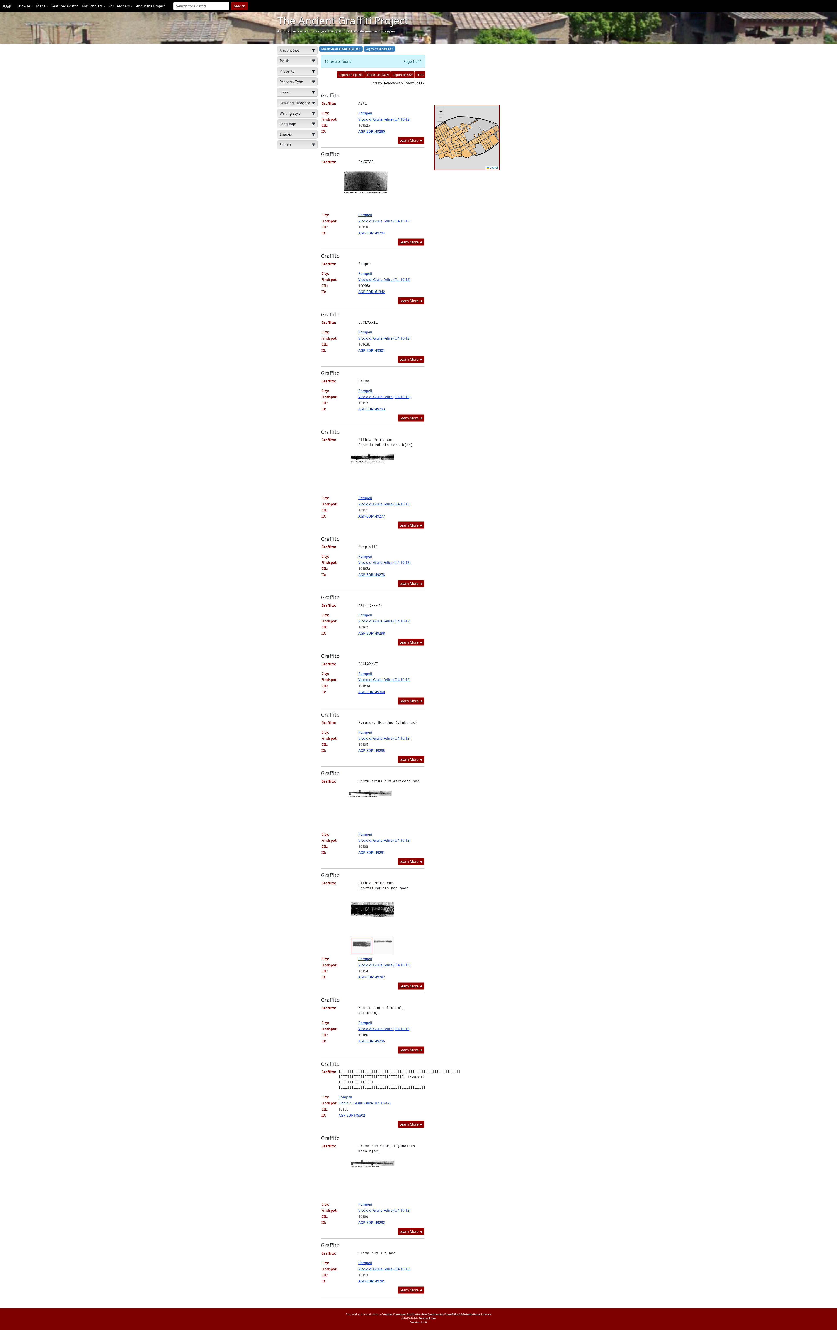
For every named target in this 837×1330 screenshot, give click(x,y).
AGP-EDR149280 (371, 131)
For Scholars (92, 6)
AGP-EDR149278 (371, 574)
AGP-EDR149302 (352, 1115)
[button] (440, 111)
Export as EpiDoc (351, 75)
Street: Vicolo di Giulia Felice (341, 49)
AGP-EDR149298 (371, 633)
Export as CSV (403, 75)
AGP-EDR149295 (371, 750)
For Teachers (119, 6)
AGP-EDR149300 (371, 692)
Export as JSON (378, 75)
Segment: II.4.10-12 (379, 49)
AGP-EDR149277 (371, 516)
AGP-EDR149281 (371, 1281)
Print (420, 75)
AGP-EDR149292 (371, 1222)
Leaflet (493, 167)
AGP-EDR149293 (371, 409)
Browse (24, 6)
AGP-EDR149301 (371, 350)
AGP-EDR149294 (371, 233)
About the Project (150, 6)
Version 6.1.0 (418, 1322)
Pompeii (365, 113)
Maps (40, 6)
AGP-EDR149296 (371, 1041)
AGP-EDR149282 (371, 977)
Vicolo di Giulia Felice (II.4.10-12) (384, 119)
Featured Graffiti (65, 6)
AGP (7, 6)
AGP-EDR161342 (371, 291)
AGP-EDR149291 (371, 852)
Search (239, 6)
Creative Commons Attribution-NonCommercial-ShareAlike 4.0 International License (436, 1314)
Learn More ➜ (411, 140)
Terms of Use (427, 1318)
